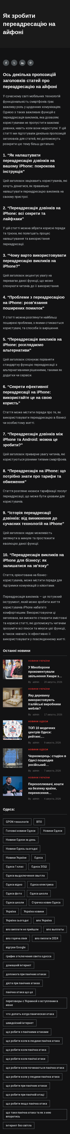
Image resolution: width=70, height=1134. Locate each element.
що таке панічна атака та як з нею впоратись (28, 1114)
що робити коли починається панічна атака (35, 1067)
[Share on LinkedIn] (22, 63)
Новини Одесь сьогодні (21, 848)
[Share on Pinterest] (30, 63)
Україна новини (34, 911)
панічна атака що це (19, 992)
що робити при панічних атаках (26, 1085)
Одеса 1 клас (15, 866)
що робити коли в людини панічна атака (33, 1040)
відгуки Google (15, 947)
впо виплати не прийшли (22, 929)
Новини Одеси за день (21, 839)
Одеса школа (39, 893)
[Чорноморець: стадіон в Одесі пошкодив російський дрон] (12, 758)
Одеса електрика (41, 884)
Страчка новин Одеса (46, 902)
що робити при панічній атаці (25, 1094)
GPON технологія (17, 821)
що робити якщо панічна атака (26, 1103)
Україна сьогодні (17, 920)
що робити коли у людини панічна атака (33, 1076)
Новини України (39, 661)
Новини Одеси (38, 721)
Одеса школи (15, 902)
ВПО (39, 821)
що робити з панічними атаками (27, 1031)
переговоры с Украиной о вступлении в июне (32, 1003)
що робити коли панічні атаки (25, 1058)
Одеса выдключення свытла (25, 875)
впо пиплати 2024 (46, 938)
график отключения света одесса (28, 956)
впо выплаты (55, 929)
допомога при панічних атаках (26, 974)
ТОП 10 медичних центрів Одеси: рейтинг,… (41, 732)
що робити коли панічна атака (26, 1049)
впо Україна (44, 920)
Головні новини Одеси (20, 830)
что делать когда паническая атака (30, 1014)
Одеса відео (14, 884)
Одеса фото (14, 893)
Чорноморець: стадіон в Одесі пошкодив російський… (47, 760)
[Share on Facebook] (6, 63)
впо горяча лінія (16, 938)
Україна (11, 911)
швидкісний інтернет (20, 1022)
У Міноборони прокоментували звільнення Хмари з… (45, 672)
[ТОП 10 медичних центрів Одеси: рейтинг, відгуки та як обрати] (12, 730)
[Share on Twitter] (14, 63)
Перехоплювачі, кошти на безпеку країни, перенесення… (46, 788)
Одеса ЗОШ (39, 866)
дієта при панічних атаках (23, 983)
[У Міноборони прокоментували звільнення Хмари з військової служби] (12, 669)
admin (36, 682)
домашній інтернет (18, 965)
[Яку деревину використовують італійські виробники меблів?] (12, 697)
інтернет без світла (19, 1125)
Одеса (38, 857)
